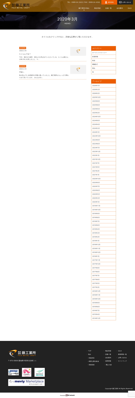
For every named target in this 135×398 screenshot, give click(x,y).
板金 (93, 60)
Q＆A (130, 8)
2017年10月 (96, 264)
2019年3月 (96, 233)
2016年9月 (96, 302)
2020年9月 (96, 182)
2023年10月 (96, 136)
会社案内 (120, 8)
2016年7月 (96, 310)
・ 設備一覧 (107, 354)
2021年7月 (96, 163)
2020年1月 (96, 202)
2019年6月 (96, 225)
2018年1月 (96, 256)
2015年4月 (96, 314)
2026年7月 (96, 85)
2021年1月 (95, 175)
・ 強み (88, 354)
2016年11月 (96, 295)
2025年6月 (96, 105)
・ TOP (88, 351)
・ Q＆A (119, 351)
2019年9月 (96, 213)
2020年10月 (96, 178)
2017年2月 (96, 287)
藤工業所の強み (84, 8)
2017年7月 (96, 275)
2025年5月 (96, 109)
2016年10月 (96, 299)
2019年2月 (96, 237)
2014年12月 (96, 318)
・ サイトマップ (121, 361)
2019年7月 (96, 221)
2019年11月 (96, 206)
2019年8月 (96, 217)
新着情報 (95, 56)
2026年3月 (96, 89)
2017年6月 (96, 279)
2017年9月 (96, 268)
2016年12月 (96, 291)
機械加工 (95, 64)
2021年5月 (96, 167)
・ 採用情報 (107, 361)
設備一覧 (108, 8)
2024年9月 (96, 120)
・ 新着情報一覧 (121, 354)
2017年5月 (96, 283)
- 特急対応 (91, 358)
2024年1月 (96, 132)
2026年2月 (96, 93)
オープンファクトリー (99, 52)
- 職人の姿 (108, 365)
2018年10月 (96, 252)
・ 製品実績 (107, 351)
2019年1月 (96, 240)
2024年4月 (96, 124)
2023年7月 (96, 147)
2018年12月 (96, 244)
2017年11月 (96, 260)
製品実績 (97, 8)
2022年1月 (96, 155)
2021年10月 (96, 159)
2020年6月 (96, 190)
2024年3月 (96, 128)
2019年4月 (96, 229)
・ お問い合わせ (121, 357)
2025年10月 (96, 97)
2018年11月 (96, 248)
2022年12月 (96, 151)
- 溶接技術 (91, 365)
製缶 (93, 68)
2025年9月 (96, 101)
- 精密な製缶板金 (93, 361)
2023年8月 (96, 144)
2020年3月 (96, 198)
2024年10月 (96, 116)
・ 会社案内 (107, 357)
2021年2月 (96, 171)
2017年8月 (96, 271)
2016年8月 (96, 306)
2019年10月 (96, 209)
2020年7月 (96, 186)
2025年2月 (96, 113)
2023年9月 (96, 140)
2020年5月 (96, 194)
